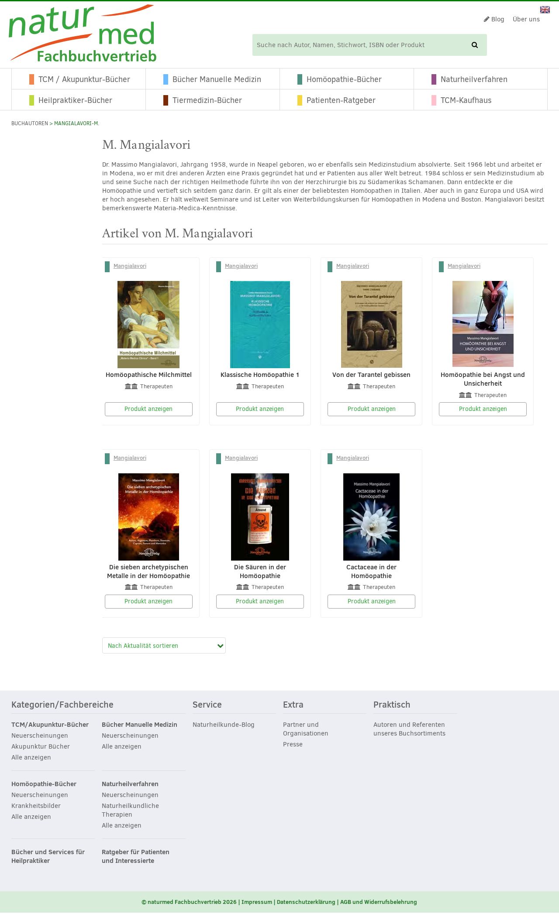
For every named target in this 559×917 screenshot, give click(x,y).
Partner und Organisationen (305, 729)
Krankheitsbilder (36, 805)
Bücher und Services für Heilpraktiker (48, 856)
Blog (497, 19)
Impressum (257, 902)
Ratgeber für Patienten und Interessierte (135, 856)
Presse (293, 744)
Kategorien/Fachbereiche (62, 705)
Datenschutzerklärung (306, 902)
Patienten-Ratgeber (341, 100)
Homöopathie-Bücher (344, 79)
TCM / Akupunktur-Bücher (84, 79)
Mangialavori (130, 266)
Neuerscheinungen (39, 735)
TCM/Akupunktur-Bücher (50, 724)
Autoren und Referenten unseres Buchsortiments (409, 729)
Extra (293, 705)
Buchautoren (29, 123)
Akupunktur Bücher (40, 746)
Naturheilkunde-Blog (224, 724)
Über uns (526, 19)
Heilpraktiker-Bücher (75, 100)
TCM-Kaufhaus (466, 100)
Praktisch (392, 705)
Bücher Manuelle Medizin (217, 79)
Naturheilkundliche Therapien (130, 810)
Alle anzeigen (31, 757)
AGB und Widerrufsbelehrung (378, 902)
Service (207, 705)
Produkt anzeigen (148, 409)
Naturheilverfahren (474, 79)
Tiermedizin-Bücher (207, 100)
